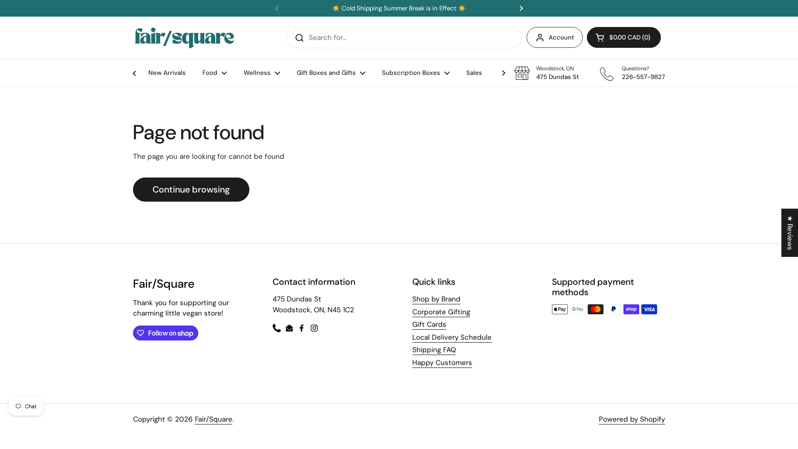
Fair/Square (213, 419)
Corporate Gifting (441, 311)
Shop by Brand (436, 298)
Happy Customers (442, 362)
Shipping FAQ (434, 349)
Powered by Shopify (632, 419)
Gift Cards (429, 324)
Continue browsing (191, 189)
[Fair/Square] (184, 38)
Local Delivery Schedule (452, 337)
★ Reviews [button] (790, 232)
